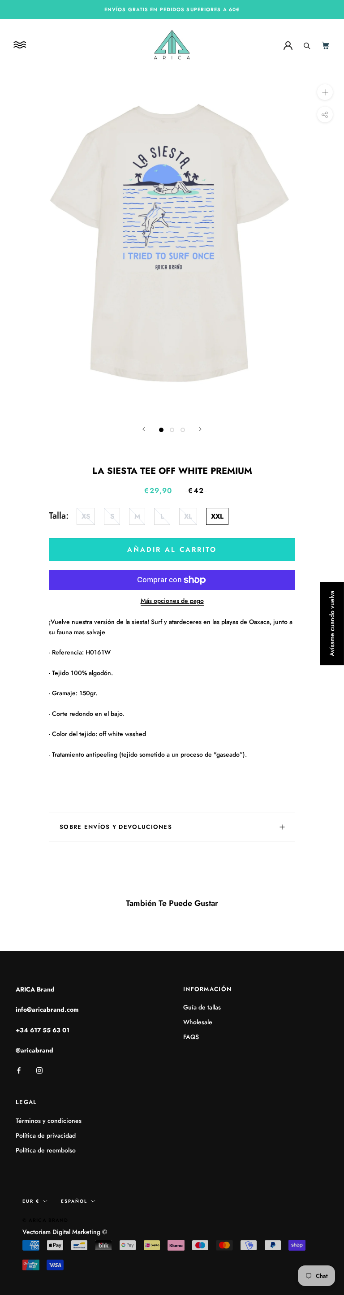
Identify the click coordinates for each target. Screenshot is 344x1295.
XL (188, 516)
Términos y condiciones (49, 1120)
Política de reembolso (46, 1150)
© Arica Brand (45, 1220)
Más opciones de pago (172, 600)
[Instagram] (39, 1070)
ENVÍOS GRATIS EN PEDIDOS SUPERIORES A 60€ (172, 9)
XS (86, 516)
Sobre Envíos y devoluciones (116, 827)
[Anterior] (143, 429)
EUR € (30, 1201)
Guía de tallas (202, 1007)
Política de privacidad (46, 1135)
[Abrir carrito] (326, 45)
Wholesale (197, 1022)
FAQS (191, 1036)
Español (74, 1201)
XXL (217, 516)
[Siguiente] (200, 429)
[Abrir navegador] (21, 45)
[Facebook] (19, 1070)
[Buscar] (307, 44)
